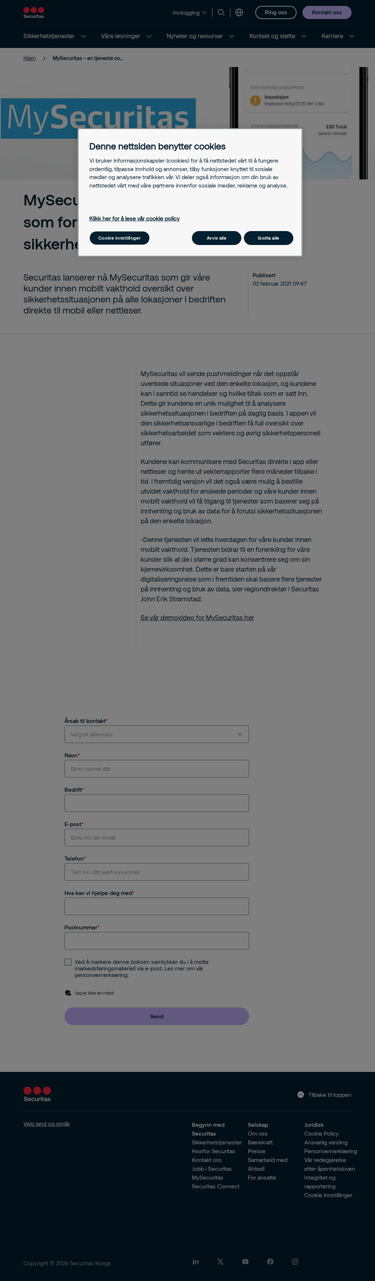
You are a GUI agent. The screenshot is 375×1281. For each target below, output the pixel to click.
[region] (190, 192)
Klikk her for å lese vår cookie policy (134, 218)
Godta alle (268, 237)
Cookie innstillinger (120, 237)
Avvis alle (217, 237)
